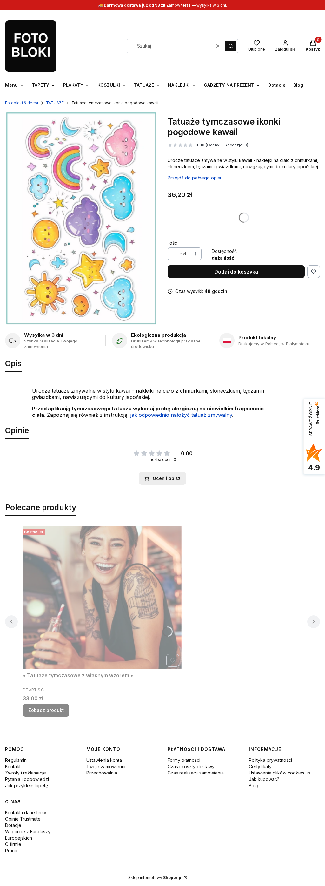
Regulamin (16, 760)
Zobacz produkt (46, 710)
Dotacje (13, 825)
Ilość (172, 243)
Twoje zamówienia (105, 766)
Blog (253, 785)
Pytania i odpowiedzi (27, 779)
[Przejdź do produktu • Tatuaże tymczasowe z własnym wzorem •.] (102, 597)
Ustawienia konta (104, 760)
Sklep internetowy (155, 877)
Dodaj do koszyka (236, 271)
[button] (230, 46)
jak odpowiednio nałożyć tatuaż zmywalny (181, 415)
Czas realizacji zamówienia (196, 772)
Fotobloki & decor (21, 102)
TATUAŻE (55, 102)
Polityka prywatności (270, 760)
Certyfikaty (260, 766)
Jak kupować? (264, 779)
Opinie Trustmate (23, 819)
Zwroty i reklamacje (25, 772)
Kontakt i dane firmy (25, 812)
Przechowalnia (101, 772)
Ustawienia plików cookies (277, 772)
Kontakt (13, 766)
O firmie (13, 844)
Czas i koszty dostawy (191, 766)
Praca (11, 850)
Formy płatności (184, 760)
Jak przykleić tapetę (26, 785)
